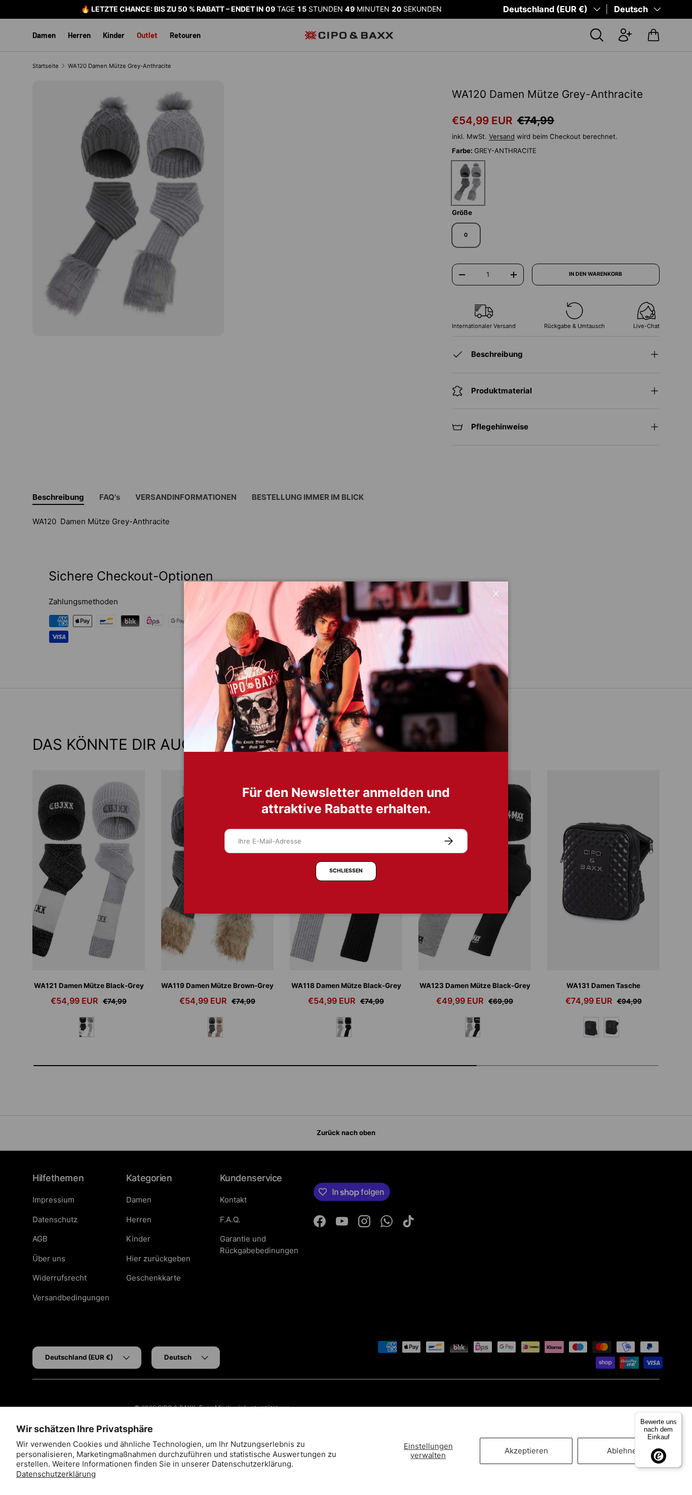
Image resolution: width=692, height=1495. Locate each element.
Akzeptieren (526, 1450)
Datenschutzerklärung (56, 1474)
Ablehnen (624, 1450)
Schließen (346, 870)
